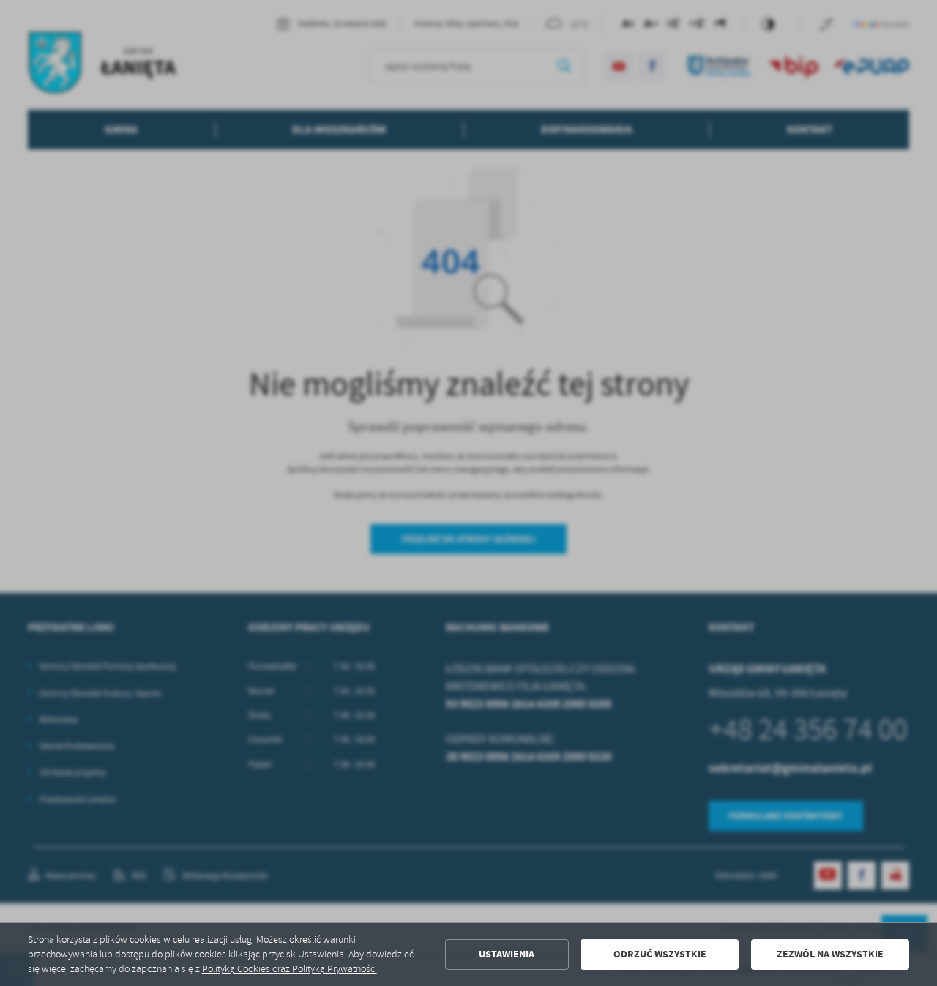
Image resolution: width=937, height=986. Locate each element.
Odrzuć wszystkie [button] (659, 954)
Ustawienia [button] (506, 954)
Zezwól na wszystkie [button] (830, 954)
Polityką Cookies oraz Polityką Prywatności (289, 969)
